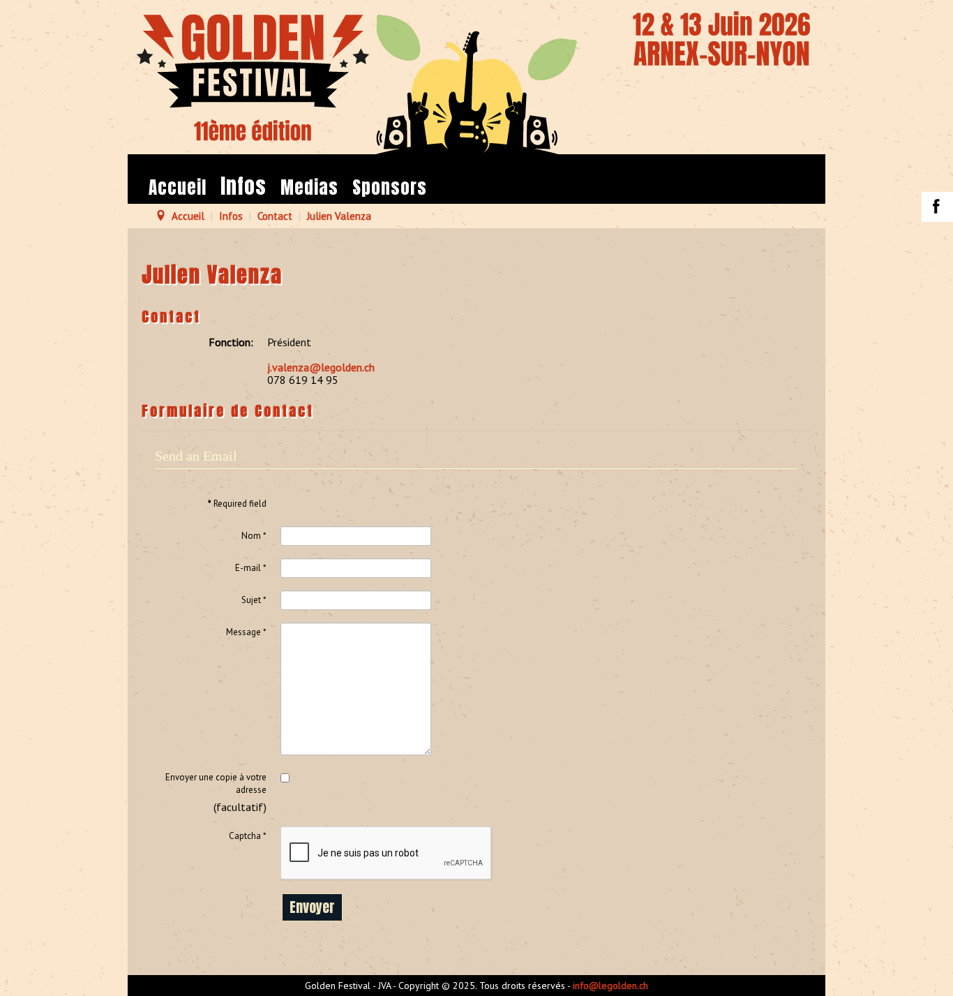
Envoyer (312, 907)
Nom (254, 536)
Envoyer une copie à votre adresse (216, 783)
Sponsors (389, 187)
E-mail (251, 568)
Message (246, 632)
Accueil (178, 187)
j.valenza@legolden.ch (321, 367)
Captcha (248, 836)
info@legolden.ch (610, 985)
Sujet (254, 600)
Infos (243, 186)
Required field (237, 504)
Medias (309, 187)
